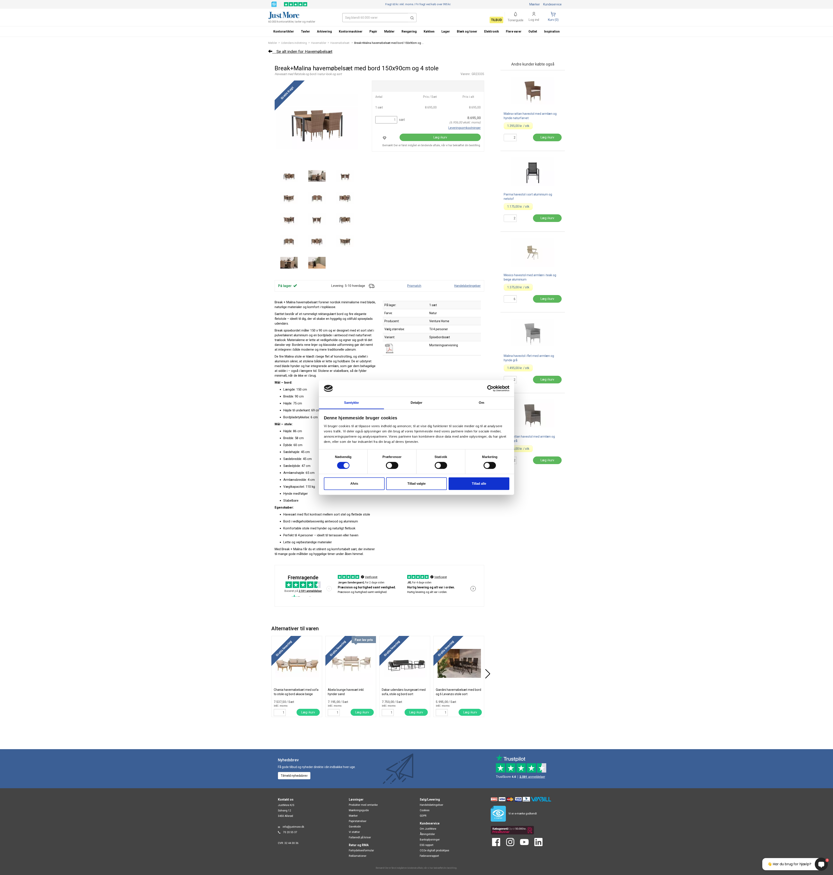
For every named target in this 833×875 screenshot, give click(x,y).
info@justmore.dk (293, 826)
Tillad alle (479, 483)
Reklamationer (357, 855)
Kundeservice (552, 4)
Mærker (534, 4)
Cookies (425, 810)
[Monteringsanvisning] (389, 348)
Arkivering (324, 31)
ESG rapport (426, 845)
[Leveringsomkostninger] (371, 286)
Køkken (429, 31)
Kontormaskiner (350, 31)
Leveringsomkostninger (464, 128)
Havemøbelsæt (340, 42)
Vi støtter (354, 832)
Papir (373, 31)
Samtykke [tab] (351, 403)
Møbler (272, 42)
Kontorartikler (283, 31)
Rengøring (409, 31)
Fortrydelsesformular (361, 850)
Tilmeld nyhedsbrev (294, 775)
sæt (401, 120)
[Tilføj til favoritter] (384, 138)
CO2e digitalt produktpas (434, 850)
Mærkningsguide (359, 810)
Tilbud (496, 20)
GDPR (423, 815)
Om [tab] (481, 403)
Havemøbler (318, 42)
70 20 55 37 (290, 832)
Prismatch (414, 285)
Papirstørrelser (357, 821)
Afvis (354, 483)
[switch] (392, 465)
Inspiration (552, 31)
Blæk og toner (467, 31)
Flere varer (513, 31)
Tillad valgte (416, 483)
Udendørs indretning (294, 42)
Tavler (305, 31)
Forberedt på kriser (360, 837)
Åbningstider (427, 834)
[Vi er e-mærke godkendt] (274, 4)
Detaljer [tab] (417, 403)
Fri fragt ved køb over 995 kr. (418, 4)
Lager (445, 31)
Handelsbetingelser (467, 285)
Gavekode (355, 826)
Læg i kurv (440, 137)
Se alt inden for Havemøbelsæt (302, 51)
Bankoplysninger (430, 839)
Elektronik (491, 31)
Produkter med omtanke (363, 804)
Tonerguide (515, 20)
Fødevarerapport (429, 855)
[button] (412, 17)
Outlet (532, 31)
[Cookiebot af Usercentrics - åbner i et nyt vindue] (490, 388)
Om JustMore (428, 828)
